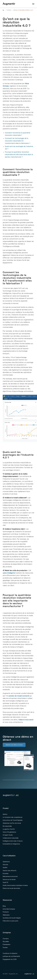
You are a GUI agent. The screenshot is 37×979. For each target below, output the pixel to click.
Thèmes (8, 10)
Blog (4, 906)
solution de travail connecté (19, 696)
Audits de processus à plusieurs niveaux (15, 885)
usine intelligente (9, 573)
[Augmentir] (3, 10)
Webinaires (6, 915)
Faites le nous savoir (25, 720)
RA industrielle (7, 826)
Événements (6, 944)
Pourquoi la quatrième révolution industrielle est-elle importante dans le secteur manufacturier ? (19, 154)
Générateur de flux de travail (12, 823)
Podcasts (6, 912)
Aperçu (5, 814)
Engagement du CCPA (10, 959)
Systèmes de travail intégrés (12, 918)
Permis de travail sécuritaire (11, 888)
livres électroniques (9, 909)
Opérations (6, 861)
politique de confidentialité (11, 956)
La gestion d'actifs (9, 829)
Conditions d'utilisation (10, 953)
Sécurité (5, 864)
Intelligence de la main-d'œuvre (12, 841)
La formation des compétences (12, 817)
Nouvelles (6, 941)
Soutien (5, 947)
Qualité (5, 867)
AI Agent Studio (8, 835)
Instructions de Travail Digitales (12, 820)
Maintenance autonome (10, 876)
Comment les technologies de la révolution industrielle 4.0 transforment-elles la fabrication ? (17, 140)
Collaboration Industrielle (10, 838)
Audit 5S (5, 882)
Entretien (5, 873)
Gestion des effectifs (9, 870)
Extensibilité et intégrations (11, 844)
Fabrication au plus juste (10, 921)
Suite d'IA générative (9, 832)
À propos (6, 938)
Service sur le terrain (9, 879)
